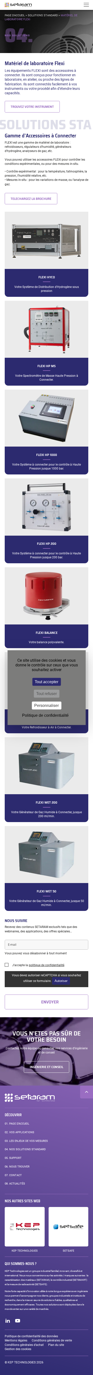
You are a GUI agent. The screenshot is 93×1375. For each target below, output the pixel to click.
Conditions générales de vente (52, 1340)
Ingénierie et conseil (46, 1067)
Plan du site (56, 1345)
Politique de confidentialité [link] (45, 715)
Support (13, 1158)
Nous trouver (17, 1166)
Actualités (15, 1183)
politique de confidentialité (46, 965)
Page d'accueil (15, 15)
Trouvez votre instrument (32, 106)
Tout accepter (46, 681)
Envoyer (50, 1001)
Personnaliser (46, 705)
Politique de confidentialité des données (31, 1336)
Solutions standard (43, 15)
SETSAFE (68, 1250)
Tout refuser (46, 693)
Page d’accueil (17, 1123)
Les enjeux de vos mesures (26, 1141)
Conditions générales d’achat (24, 1345)
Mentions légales (16, 1340)
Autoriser (61, 981)
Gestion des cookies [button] (18, 1349)
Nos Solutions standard (25, 1149)
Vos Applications (19, 1132)
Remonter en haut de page (86, 1092)
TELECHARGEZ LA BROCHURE (31, 198)
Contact (13, 1175)
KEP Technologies (25, 1250)
